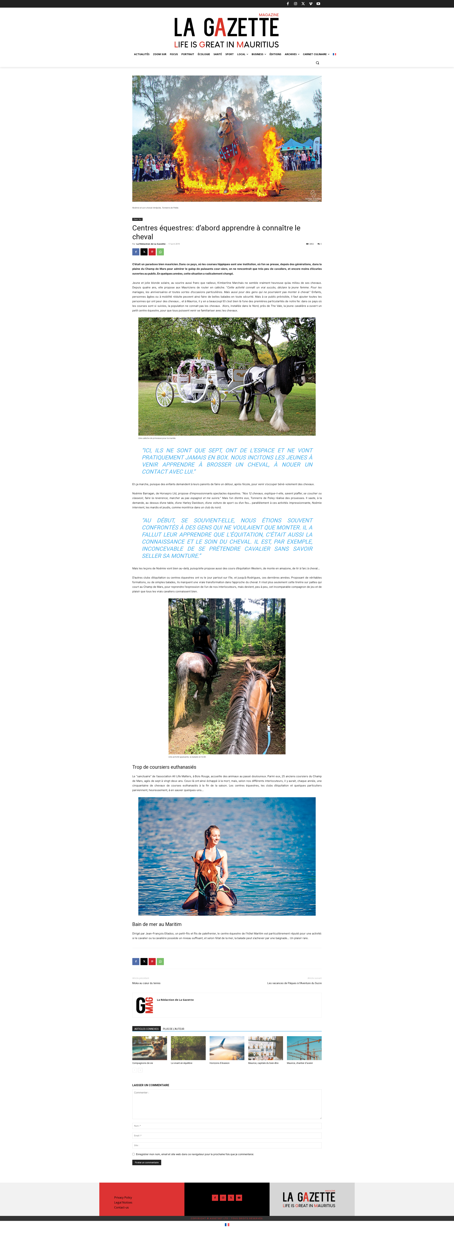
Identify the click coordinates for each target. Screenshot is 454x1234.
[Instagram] (295, 4)
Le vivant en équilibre (181, 1063)
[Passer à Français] (227, 1224)
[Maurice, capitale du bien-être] (265, 1048)
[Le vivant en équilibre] (188, 1048)
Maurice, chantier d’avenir (300, 1063)
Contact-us (121, 1207)
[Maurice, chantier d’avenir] (304, 1048)
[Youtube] (318, 4)
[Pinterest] (152, 251)
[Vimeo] (310, 4)
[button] (317, 62)
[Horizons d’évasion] (227, 1048)
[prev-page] (134, 1070)
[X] (303, 4)
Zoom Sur (137, 219)
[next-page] (140, 1070)
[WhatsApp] (160, 251)
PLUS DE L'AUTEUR (173, 1029)
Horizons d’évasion (219, 1063)
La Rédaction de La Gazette (150, 243)
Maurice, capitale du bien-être (263, 1063)
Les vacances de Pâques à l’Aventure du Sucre (294, 983)
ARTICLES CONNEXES (146, 1029)
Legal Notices (123, 1202)
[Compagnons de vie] (149, 1048)
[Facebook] (287, 4)
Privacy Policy (123, 1197)
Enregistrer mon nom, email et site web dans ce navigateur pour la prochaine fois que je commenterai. (195, 1154)
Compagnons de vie (142, 1063)
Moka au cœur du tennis (146, 983)
